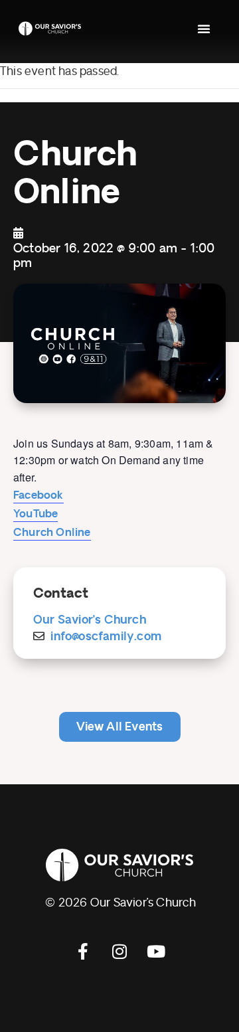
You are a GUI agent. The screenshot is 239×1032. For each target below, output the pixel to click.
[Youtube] (156, 951)
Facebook (38, 495)
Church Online (52, 532)
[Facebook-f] (83, 951)
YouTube (35, 514)
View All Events (119, 726)
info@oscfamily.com (105, 636)
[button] (204, 29)
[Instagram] (119, 951)
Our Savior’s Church (89, 620)
